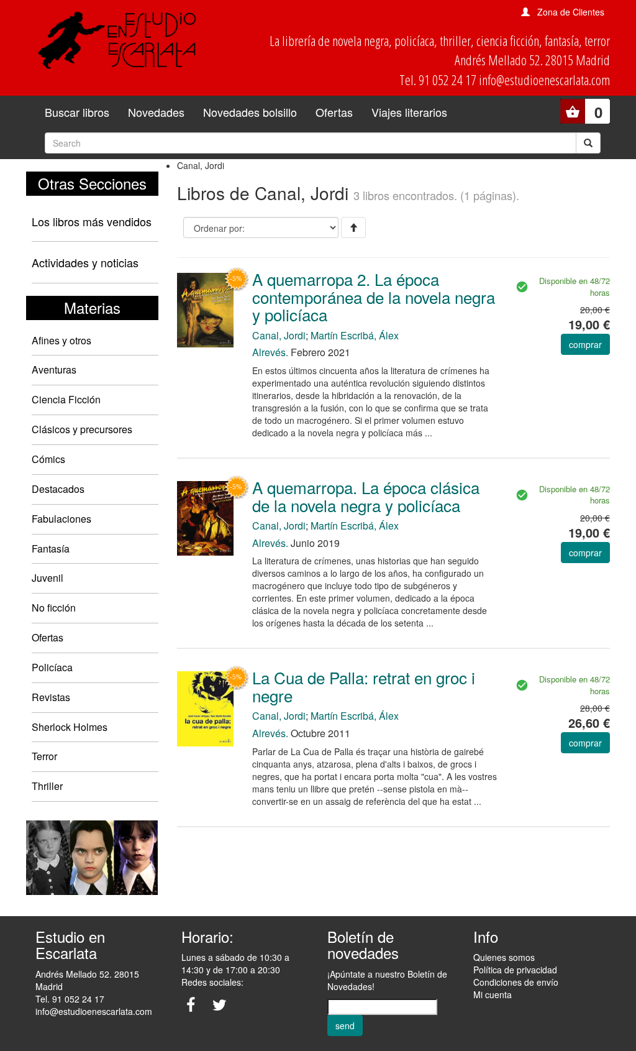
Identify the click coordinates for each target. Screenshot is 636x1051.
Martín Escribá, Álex (355, 335)
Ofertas (334, 112)
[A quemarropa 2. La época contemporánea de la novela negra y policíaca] (205, 308)
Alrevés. (270, 352)
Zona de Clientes (570, 12)
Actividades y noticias (85, 262)
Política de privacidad (515, 969)
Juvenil (47, 578)
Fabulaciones (61, 519)
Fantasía (51, 548)
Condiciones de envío (515, 982)
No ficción (54, 607)
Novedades (156, 112)
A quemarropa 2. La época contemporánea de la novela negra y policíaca (373, 296)
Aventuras (54, 369)
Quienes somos (504, 957)
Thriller (47, 786)
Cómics (48, 459)
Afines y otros (61, 340)
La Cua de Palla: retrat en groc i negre (363, 686)
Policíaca (52, 667)
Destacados (58, 489)
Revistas (51, 697)
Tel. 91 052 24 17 (69, 999)
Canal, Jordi (279, 335)
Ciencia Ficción (66, 399)
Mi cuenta (492, 994)
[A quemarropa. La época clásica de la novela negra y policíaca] (205, 517)
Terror (44, 756)
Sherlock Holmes (69, 727)
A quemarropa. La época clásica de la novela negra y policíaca (365, 495)
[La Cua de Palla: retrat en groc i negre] (205, 707)
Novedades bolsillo (250, 112)
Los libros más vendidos (92, 221)
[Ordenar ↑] (353, 227)
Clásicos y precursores (82, 429)
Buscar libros (77, 112)
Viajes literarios (409, 112)
